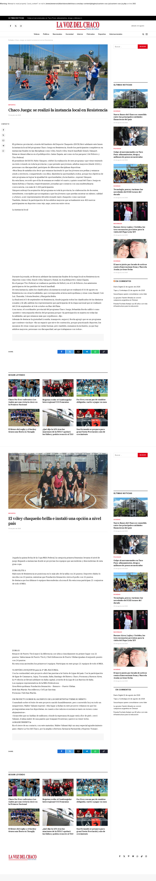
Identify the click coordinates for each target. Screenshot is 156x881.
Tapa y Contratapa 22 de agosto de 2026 (129, 290)
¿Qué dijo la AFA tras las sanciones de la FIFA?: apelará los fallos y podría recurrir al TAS (57, 431)
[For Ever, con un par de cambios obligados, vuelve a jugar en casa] (92, 388)
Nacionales (57, 34)
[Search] (143, 34)
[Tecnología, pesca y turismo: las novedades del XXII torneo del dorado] (131, 173)
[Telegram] (3, 145)
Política (46, 34)
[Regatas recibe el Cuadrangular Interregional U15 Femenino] (58, 388)
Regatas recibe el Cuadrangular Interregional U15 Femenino (57, 401)
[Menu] (147, 34)
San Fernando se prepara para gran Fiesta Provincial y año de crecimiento (91, 431)
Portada (11, 40)
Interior (80, 34)
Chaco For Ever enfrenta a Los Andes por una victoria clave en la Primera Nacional (22, 402)
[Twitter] (3, 135)
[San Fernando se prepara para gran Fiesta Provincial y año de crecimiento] (92, 417)
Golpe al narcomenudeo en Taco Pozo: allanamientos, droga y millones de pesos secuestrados (56, 18)
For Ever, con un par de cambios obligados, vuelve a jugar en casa (92, 400)
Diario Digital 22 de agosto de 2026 (127, 287)
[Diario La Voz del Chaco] (78, 25)
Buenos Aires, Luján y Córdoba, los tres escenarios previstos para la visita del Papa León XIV (129, 229)
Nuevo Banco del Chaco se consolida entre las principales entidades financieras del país (130, 117)
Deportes (102, 34)
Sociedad (69, 34)
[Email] (3, 140)
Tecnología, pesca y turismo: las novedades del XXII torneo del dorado (128, 192)
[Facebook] (3, 130)
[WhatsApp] (3, 151)
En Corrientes (123, 281)
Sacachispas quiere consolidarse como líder (130, 294)
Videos (36, 34)
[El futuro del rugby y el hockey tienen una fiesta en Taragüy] (24, 417)
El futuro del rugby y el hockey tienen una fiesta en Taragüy (22, 430)
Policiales (91, 34)
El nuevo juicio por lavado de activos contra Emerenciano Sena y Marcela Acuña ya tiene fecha (130, 267)
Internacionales (115, 34)
